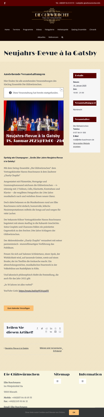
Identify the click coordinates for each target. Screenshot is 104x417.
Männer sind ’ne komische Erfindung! (51, 349)
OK (74, 412)
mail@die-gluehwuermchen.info (88, 3)
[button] (62, 37)
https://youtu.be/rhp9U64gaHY (34, 290)
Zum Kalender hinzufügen (18, 308)
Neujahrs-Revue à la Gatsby (17, 348)
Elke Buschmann (12, 382)
